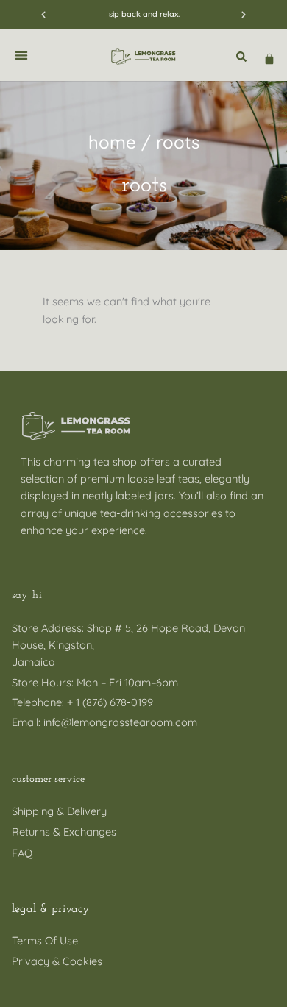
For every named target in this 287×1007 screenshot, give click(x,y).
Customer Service (48, 779)
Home (112, 142)
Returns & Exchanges (64, 832)
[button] (43, 14)
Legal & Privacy (51, 909)
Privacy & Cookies (57, 961)
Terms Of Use (45, 940)
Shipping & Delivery (59, 811)
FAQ (22, 853)
